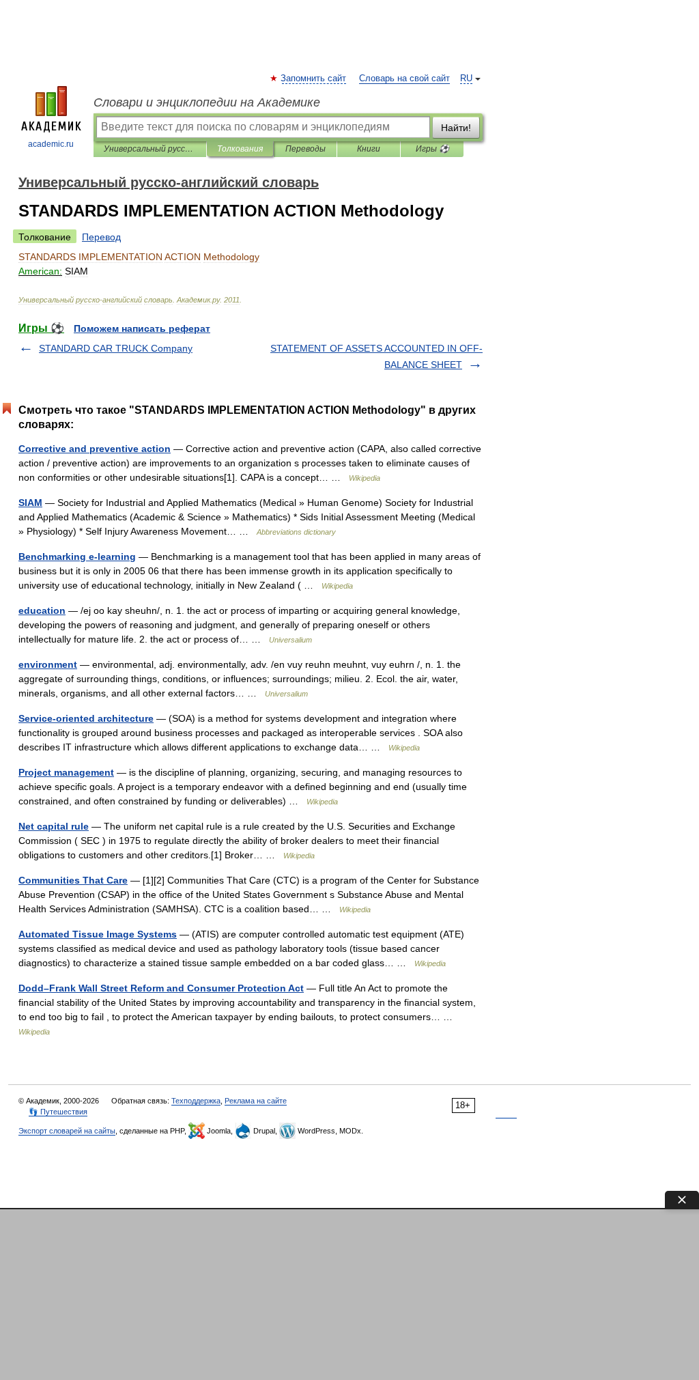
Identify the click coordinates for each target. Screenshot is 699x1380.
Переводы (305, 149)
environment (47, 664)
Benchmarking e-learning (77, 556)
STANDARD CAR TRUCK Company (115, 348)
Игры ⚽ (432, 149)
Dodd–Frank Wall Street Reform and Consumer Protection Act (161, 988)
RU (466, 78)
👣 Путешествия (58, 1112)
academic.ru (51, 144)
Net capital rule (53, 826)
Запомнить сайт (314, 78)
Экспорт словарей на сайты (66, 1131)
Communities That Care (73, 880)
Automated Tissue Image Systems (97, 934)
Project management (66, 772)
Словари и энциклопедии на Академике (207, 102)
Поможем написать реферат (142, 328)
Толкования (240, 149)
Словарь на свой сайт (404, 78)
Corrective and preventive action (94, 448)
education (42, 610)
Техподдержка (195, 1101)
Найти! (456, 127)
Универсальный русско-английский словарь (150, 149)
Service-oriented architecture (86, 718)
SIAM (30, 502)
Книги (368, 149)
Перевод (101, 236)
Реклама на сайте (256, 1101)
